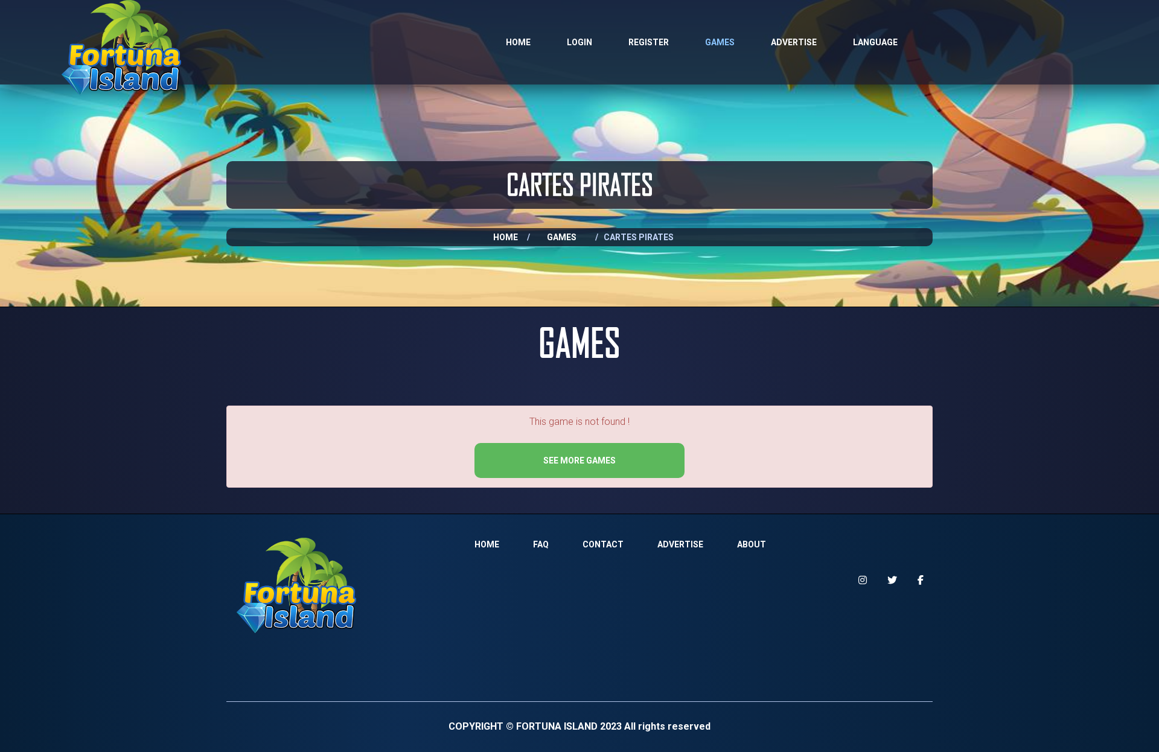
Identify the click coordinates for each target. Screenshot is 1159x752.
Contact (603, 544)
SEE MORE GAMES (579, 460)
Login (579, 42)
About (751, 544)
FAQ (541, 544)
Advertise (794, 42)
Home (518, 42)
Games (720, 42)
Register (648, 42)
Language (875, 42)
